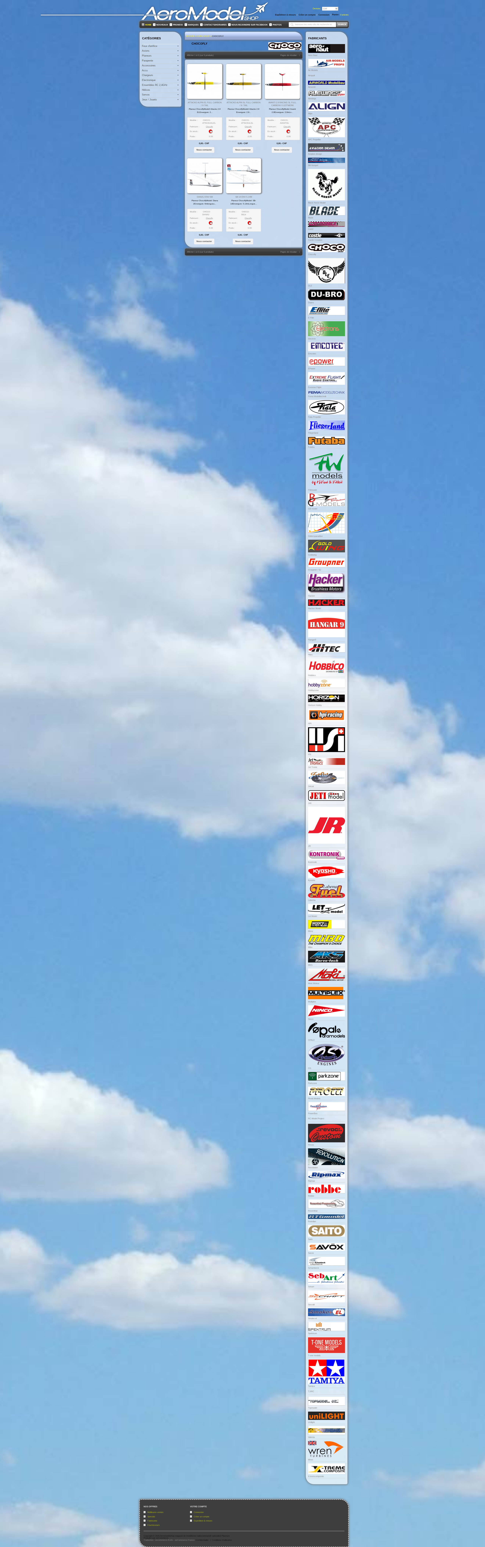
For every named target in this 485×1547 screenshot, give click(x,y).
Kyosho (311, 880)
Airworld (311, 87)
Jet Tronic (312, 767)
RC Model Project (316, 1118)
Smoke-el (312, 1318)
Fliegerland (313, 433)
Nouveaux (162, 25)
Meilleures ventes (155, 1512)
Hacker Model (314, 608)
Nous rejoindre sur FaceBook (250, 25)
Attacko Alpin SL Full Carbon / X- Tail (243, 103)
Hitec (310, 655)
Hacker (311, 596)
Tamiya (311, 1386)
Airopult (311, 75)
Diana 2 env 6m (205, 197)
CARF (311, 229)
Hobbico (312, 675)
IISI (309, 754)
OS (309, 1068)
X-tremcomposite (316, 1476)
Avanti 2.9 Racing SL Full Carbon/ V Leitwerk (282, 103)
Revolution (313, 1167)
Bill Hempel (313, 165)
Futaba (311, 447)
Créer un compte (201, 1516)
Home (148, 25)
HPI (309, 723)
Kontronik (312, 862)
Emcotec (312, 353)
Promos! (178, 25)
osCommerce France (185, 1540)
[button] (204, 149)
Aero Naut (312, 55)
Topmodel (312, 1408)
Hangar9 (312, 640)
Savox (311, 1253)
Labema (311, 900)
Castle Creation (315, 240)
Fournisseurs (153, 1525)
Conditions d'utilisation (222, 1540)
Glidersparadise (315, 536)
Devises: (317, 8)
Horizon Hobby (315, 705)
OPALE (311, 1040)
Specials (151, 1516)
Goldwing (312, 555)
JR (309, 846)
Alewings (312, 98)
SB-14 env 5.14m (243, 197)
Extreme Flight (314, 387)
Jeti (309, 803)
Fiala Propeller (314, 417)
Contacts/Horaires (215, 25)
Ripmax (311, 1181)
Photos (277, 25)
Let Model (312, 916)
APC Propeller (314, 139)
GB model (312, 509)
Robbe (311, 1196)
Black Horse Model (316, 203)
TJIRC (311, 1391)
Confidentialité (202, 1540)
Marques (193, 25)
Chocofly (218, 36)
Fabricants (152, 1521)
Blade (310, 218)
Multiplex (312, 1002)
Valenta (311, 1437)
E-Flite (311, 318)
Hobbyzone (313, 690)
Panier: (335, 14)
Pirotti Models (314, 1098)
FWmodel (312, 490)
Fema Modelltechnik (317, 396)
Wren (310, 1460)
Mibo (310, 947)
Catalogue (203, 36)
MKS (310, 965)
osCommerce (162, 1538)
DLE (310, 286)
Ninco (310, 1019)
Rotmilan (312, 1221)
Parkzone (312, 1083)
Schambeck (313, 1268)
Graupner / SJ (314, 570)
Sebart (311, 1286)
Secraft (311, 1304)
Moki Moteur (313, 983)
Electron (312, 339)
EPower (311, 368)
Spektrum (312, 1333)
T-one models (314, 1355)
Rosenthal (312, 1211)
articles (344, 15)
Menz (310, 931)
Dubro (311, 302)
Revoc (311, 1145)
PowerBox (313, 1113)
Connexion (199, 1512)
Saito (310, 1239)
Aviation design (315, 154)
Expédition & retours (203, 1521)
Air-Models (313, 70)
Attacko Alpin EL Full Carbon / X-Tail (205, 103)
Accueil (190, 36)
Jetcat (311, 786)
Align (310, 113)
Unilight (311, 1422)
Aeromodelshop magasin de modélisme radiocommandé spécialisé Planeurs (195, 1536)
